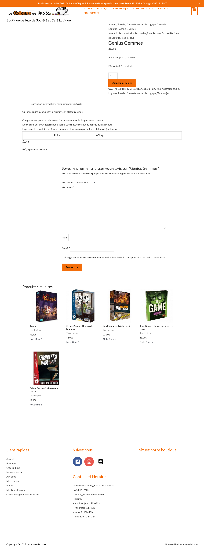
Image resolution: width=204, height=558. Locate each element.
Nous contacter (143, 8)
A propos (163, 8)
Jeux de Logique (143, 33)
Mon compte (91, 13)
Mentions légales (15, 489)
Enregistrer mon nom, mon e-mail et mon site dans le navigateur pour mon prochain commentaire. (115, 257)
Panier (9, 485)
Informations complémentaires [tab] (59, 103)
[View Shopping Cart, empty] (194, 10)
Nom (65, 237)
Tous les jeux (128, 37)
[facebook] (78, 461)
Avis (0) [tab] (79, 103)
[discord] (101, 461)
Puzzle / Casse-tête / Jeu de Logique (137, 24)
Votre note (68, 182)
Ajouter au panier (122, 82)
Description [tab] (35, 103)
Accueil (88, 8)
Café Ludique (121, 8)
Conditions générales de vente (22, 494)
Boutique (103, 8)
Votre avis (68, 187)
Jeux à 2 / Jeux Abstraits (121, 33)
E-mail (66, 248)
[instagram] (89, 461)
